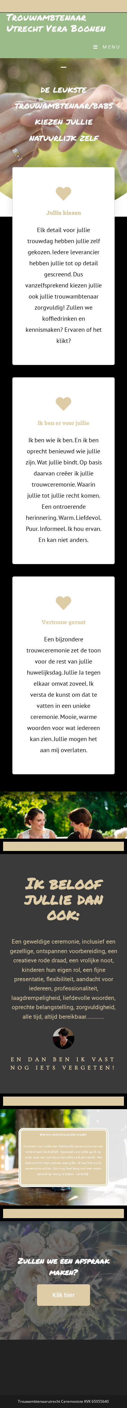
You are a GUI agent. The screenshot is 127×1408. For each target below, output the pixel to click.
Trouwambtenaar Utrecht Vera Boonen (56, 22)
